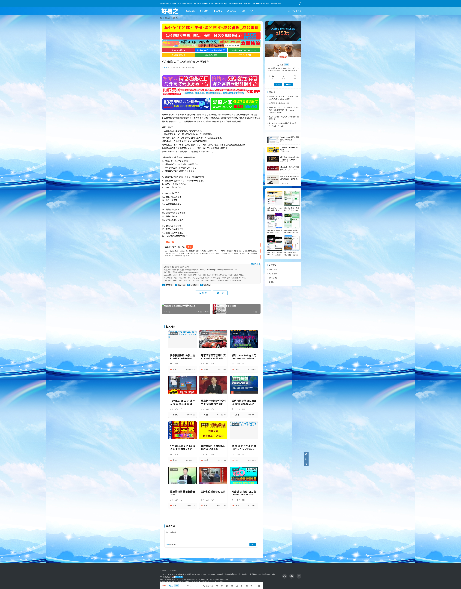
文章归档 (245, 574)
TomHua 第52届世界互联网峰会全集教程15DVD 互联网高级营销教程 (182, 402)
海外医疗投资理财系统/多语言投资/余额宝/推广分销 (274, 231)
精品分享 (218, 11)
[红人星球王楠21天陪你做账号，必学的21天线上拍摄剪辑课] (273, 168)
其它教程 (169, 285)
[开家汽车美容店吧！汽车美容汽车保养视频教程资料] (213, 339)
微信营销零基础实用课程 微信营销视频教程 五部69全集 (244, 402)
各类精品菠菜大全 (178, 55)
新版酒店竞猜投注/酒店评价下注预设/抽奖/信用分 (291, 254)
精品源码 (173, 570)
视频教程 (206, 285)
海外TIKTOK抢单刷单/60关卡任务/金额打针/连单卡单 (274, 254)
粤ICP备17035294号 (200, 574)
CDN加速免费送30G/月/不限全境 (244, 50)
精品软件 (205, 11)
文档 (243, 11)
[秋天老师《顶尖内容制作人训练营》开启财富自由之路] (273, 159)
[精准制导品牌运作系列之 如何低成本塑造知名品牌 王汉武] (213, 384)
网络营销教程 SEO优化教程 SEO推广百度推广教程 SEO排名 (244, 492)
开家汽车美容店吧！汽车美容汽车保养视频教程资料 (213, 356)
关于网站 (228, 574)
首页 (161, 18)
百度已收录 (256, 264)
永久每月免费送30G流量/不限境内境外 (211, 50)
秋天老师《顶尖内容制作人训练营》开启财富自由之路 (289, 159)
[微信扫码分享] (217, 585)
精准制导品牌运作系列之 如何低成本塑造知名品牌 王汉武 (213, 402)
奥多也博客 (273, 269)
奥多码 (271, 282)
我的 (251, 11)
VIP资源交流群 (165, 577)
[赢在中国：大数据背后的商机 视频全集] (213, 430)
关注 (279, 84)
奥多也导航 (273, 274)
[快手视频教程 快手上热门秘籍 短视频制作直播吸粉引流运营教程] (182, 339)
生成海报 (209, 585)
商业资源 (163, 570)
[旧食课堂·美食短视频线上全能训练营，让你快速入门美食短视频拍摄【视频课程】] (273, 179)
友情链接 (253, 574)
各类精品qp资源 (211, 55)
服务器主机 (270, 574)
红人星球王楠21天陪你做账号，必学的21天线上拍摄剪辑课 (289, 169)
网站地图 (261, 574)
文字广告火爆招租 (178, 50)
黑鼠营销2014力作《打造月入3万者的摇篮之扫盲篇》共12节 (244, 447)
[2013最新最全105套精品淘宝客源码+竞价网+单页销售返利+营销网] (182, 430)
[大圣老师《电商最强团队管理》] (273, 149)
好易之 (164, 68)
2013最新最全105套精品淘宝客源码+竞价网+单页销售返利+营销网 (182, 447)
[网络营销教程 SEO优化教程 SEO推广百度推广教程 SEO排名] (244, 475)
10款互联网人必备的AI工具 (279, 103)
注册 (299, 11)
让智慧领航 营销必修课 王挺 (182, 492)
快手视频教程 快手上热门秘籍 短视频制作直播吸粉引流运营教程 (182, 356)
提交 (252, 544)
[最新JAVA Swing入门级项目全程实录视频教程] (244, 339)
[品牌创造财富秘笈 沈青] (213, 475)
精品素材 (232, 11)
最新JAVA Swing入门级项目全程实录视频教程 (244, 356)
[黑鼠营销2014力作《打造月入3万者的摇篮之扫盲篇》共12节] (244, 430)
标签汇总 (236, 574)
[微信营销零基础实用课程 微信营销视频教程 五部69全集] (244, 384)
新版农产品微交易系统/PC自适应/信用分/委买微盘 (291, 209)
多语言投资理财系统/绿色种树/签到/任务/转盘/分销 (291, 231)
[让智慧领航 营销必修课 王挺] (182, 475)
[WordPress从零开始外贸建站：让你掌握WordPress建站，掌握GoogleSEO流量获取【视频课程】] (273, 139)
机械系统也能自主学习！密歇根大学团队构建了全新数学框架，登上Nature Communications (284, 109)
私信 (289, 84)
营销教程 (191, 68)
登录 (293, 11)
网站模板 (191, 11)
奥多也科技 (273, 278)
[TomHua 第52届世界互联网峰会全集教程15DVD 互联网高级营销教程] (182, 384)
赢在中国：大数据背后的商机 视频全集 (213, 447)
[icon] (284, 576)
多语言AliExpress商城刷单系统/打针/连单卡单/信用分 (274, 209)
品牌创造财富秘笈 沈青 (213, 491)
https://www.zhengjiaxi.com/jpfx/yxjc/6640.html (219, 270)
